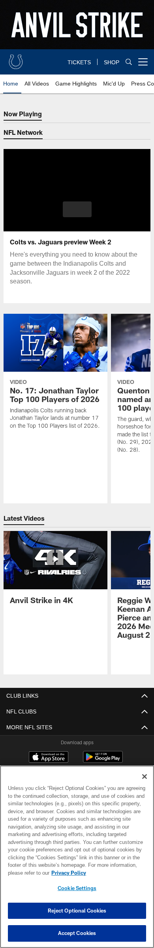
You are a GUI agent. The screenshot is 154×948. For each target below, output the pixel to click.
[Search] (129, 62)
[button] (77, 209)
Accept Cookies (77, 933)
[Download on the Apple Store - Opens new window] (48, 758)
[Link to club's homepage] (15, 58)
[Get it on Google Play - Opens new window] (102, 761)
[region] (77, 856)
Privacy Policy (67, 873)
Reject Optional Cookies (77, 910)
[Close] (144, 776)
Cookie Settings (77, 888)
